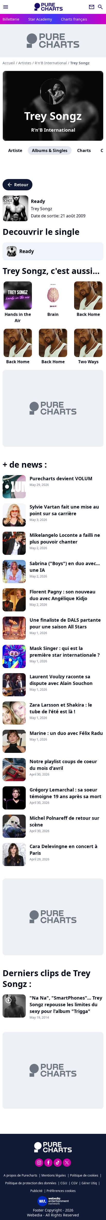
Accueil (9, 62)
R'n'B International (53, 130)
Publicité (36, 1191)
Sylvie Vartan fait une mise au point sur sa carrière (64, 510)
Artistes (24, 62)
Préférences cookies (61, 1191)
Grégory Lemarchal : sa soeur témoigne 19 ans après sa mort (65, 793)
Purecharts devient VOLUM (61, 478)
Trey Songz (53, 115)
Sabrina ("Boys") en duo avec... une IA (65, 566)
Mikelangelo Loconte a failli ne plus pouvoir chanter (65, 538)
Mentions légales (53, 1175)
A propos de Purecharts (20, 1175)
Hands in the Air (18, 317)
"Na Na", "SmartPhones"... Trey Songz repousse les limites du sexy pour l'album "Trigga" (66, 1004)
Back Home (88, 314)
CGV (74, 1183)
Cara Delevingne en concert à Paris (64, 849)
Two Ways (88, 361)
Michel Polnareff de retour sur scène (64, 821)
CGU (63, 1183)
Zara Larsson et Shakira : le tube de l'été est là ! (61, 708)
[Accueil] (48, 7)
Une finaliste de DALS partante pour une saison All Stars (65, 623)
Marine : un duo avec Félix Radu (66, 733)
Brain (53, 314)
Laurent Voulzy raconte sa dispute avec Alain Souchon (61, 679)
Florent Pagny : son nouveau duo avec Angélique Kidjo (62, 595)
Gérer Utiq (89, 1183)
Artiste (15, 150)
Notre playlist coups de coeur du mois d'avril (63, 764)
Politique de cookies (84, 1175)
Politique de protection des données (30, 1183)
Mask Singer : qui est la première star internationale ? (65, 651)
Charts (84, 150)
